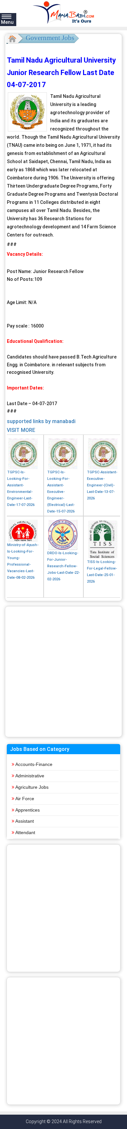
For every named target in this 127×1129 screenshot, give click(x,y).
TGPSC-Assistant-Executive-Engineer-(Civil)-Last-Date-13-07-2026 (102, 485)
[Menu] (6, 16)
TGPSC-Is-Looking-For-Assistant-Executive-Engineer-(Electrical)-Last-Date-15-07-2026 (61, 491)
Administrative (29, 775)
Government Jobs (50, 38)
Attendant (25, 832)
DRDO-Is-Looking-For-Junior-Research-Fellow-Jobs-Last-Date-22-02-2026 (63, 566)
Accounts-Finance (33, 764)
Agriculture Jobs (32, 787)
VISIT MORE (21, 430)
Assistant (24, 821)
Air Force (24, 798)
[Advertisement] (63, 671)
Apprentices (27, 810)
